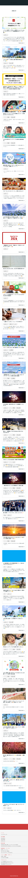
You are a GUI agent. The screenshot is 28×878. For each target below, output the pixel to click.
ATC (5, 566)
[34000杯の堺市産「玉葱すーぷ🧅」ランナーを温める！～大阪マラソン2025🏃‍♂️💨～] (14, 719)
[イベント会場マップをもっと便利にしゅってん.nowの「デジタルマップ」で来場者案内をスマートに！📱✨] (14, 22)
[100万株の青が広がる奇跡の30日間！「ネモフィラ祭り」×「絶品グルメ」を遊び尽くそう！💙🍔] (14, 209)
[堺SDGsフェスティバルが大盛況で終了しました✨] (14, 639)
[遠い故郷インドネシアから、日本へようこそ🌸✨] (14, 505)
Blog (5, 515)
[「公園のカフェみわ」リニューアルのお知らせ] (14, 314)
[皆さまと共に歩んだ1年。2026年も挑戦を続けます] (14, 261)
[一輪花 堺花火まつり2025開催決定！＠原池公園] (14, 478)
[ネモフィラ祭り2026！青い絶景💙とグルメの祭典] (14, 340)
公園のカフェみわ (13, 324)
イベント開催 (6, 117)
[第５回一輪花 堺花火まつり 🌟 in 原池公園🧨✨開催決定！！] (14, 748)
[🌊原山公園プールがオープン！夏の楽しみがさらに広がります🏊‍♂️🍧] (14, 772)
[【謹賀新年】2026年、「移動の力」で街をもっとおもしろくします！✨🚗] (14, 238)
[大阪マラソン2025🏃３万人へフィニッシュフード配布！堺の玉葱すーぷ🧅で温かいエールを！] (14, 693)
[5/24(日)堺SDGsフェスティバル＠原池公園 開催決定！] (14, 132)
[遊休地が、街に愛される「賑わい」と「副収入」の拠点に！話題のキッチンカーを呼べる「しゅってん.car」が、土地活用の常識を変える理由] (14, 79)
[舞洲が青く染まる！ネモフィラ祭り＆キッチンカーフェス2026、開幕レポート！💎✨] (14, 157)
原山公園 (11, 63)
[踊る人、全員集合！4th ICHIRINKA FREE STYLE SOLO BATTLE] (14, 424)
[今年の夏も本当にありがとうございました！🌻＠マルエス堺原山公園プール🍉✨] (14, 530)
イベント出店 (12, 462)
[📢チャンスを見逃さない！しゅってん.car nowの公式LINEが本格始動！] (14, 287)
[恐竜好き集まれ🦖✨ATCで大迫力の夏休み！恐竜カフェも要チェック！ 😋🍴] (14, 583)
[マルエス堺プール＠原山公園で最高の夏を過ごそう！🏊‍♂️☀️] (14, 52)
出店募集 (11, 350)
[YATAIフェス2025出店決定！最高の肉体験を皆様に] (14, 452)
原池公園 (13, 117)
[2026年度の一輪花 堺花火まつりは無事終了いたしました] (14, 397)
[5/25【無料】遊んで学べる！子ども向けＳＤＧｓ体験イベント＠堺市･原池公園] (14, 665)
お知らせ (5, 35)
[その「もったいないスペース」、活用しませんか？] (14, 183)
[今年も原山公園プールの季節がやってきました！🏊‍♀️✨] (14, 611)
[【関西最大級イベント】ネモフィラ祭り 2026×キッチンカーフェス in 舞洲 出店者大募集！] (14, 367)
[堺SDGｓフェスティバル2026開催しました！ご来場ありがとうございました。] (14, 106)
